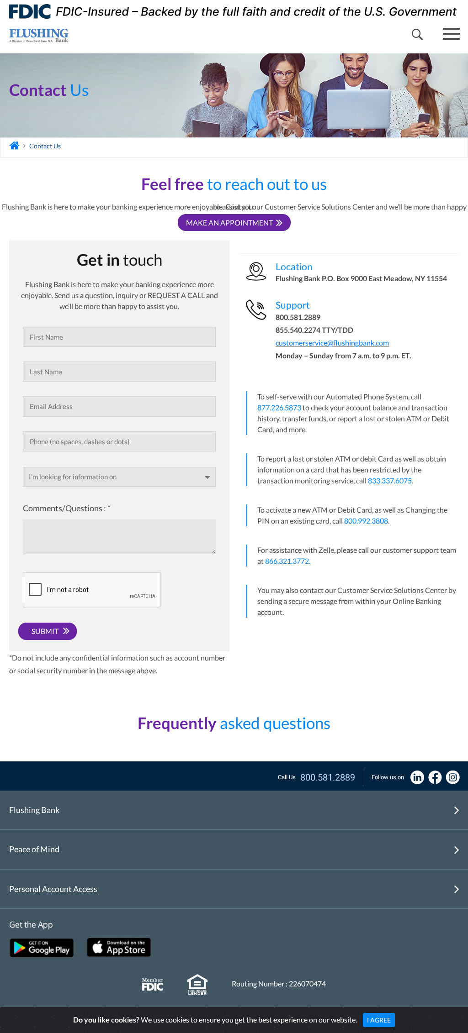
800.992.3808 (366, 520)
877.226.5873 (279, 407)
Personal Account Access (53, 889)
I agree (379, 1020)
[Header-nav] (34, 34)
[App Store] (118, 947)
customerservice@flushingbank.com (332, 342)
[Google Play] (41, 947)
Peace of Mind (34, 849)
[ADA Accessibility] (417, 776)
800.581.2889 (327, 777)
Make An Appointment (229, 222)
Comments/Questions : (67, 508)
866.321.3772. (287, 560)
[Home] (15, 145)
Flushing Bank (34, 810)
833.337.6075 (390, 480)
